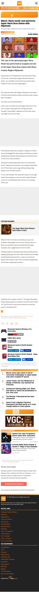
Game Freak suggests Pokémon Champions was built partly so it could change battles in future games (21, 404)
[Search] (36, 3)
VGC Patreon (5, 533)
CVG (2, 549)
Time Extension (6, 571)
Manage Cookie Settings (9, 512)
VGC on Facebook (7, 531)
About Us (4, 514)
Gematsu (4, 552)
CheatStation (5, 547)
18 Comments (34, 441)
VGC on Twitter (6, 538)
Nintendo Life (5, 557)
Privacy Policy (5, 524)
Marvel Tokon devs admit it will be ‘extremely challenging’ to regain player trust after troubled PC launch (21, 375)
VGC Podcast (5, 536)
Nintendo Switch (9, 151)
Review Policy (5, 526)
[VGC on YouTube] (33, 8)
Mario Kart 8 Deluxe (19, 240)
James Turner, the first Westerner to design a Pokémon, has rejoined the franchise (20, 383)
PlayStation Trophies (7, 559)
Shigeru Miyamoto (23, 92)
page (32, 473)
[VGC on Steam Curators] (37, 8)
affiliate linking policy (20, 318)
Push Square (5, 564)
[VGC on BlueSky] (31, 8)
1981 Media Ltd (13, 497)
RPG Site (4, 566)
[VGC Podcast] (26, 8)
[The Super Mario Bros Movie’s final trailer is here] (6, 229)
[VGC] (19, 3)
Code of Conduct (6, 519)
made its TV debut (24, 151)
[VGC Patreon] (24, 8)
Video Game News (8, 32)
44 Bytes (13, 578)
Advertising (5, 517)
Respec (3, 569)
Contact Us (4, 521)
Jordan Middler (33, 34)
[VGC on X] (28, 8)
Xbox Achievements (7, 573)
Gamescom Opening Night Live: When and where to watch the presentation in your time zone (21, 390)
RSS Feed (4, 529)
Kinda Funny (5, 554)
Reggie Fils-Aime (13, 153)
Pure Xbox (4, 561)
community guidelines (12, 462)
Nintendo (4, 163)
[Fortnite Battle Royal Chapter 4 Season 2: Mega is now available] (6, 449)
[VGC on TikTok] (35, 8)
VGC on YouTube (6, 541)
